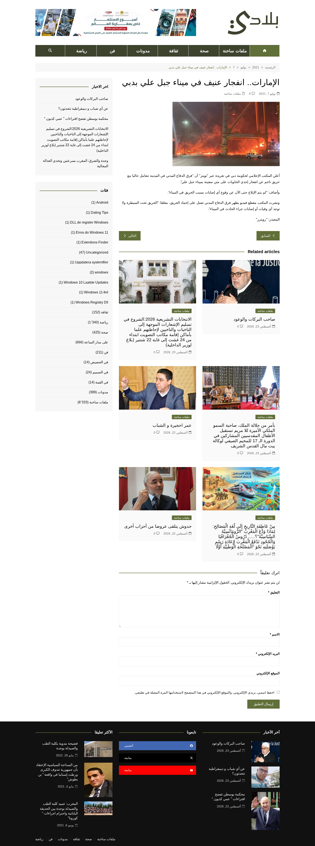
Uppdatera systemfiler (91, 262)
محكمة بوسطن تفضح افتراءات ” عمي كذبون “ (76, 118)
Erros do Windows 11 (92, 232)
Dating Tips (99, 212)
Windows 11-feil (96, 292)
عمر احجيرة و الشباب (172, 425)
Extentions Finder (94, 242)
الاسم (275, 634)
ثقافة (173, 50)
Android (102, 202)
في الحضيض (99, 362)
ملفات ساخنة (235, 50)
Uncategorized (97, 252)
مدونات (143, 50)
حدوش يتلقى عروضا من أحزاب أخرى (158, 526)
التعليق (274, 592)
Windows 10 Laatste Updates (86, 282)
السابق (265, 235)
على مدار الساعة (96, 342)
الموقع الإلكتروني (268, 673)
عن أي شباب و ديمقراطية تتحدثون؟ (83, 108)
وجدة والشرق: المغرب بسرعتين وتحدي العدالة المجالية (75, 163)
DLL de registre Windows (89, 222)
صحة (204, 50)
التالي (132, 235)
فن (112, 50)
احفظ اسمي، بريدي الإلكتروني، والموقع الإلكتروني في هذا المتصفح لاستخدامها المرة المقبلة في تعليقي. (204, 692)
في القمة (101, 382)
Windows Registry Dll (91, 302)
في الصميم (100, 372)
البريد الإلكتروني (268, 653)
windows (101, 272)
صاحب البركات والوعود (254, 319)
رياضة (81, 50)
